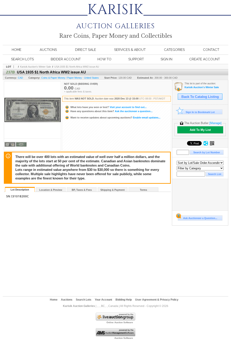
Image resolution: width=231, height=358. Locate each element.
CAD (20, 77)
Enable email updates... (115, 117)
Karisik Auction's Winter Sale (35, 66)
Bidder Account (66, 59)
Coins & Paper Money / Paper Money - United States (70, 77)
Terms (143, 189)
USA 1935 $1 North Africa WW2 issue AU (76, 66)
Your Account (103, 299)
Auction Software (123, 338)
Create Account (204, 59)
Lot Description (20, 189)
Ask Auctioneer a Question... (200, 218)
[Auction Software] (115, 335)
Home (16, 50)
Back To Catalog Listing (200, 97)
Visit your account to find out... (108, 107)
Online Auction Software (119, 322)
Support (136, 59)
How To (104, 59)
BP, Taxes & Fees (82, 189)
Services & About (130, 50)
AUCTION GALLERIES (115, 23)
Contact (211, 50)
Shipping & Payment (112, 189)
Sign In (166, 59)
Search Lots (22, 59)
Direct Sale (85, 50)
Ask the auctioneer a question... (111, 111)
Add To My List (200, 130)
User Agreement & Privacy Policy (156, 299)
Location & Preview (50, 189)
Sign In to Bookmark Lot (200, 112)
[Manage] (215, 123)
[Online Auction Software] (115, 319)
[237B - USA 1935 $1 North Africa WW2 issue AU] (10, 149)
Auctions (48, 50)
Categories (174, 50)
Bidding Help (124, 299)
